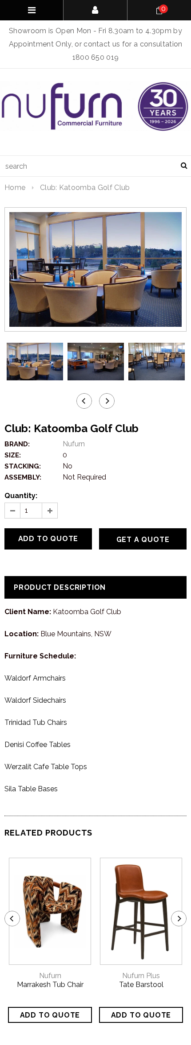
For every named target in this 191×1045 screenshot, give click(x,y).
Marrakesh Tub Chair (50, 984)
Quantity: (20, 496)
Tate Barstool (141, 984)
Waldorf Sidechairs (35, 700)
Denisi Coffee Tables (37, 744)
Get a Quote (143, 539)
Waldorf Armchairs (35, 678)
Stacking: (22, 466)
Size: (12, 455)
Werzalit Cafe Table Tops (45, 766)
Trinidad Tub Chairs (35, 722)
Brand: (17, 444)
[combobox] (95, 166)
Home (14, 187)
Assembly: (22, 477)
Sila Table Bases (31, 789)
